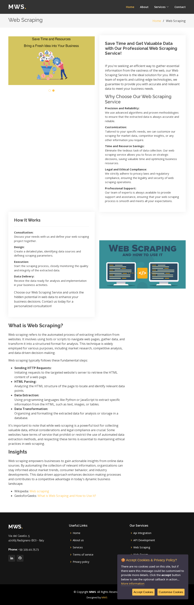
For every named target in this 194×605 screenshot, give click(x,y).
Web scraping (39, 491)
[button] (49, 90)
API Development (144, 540)
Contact (180, 7)
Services (78, 547)
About (144, 7)
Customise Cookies (171, 592)
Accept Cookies (143, 592)
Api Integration (142, 533)
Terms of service (83, 554)
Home (130, 7)
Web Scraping (141, 547)
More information (132, 583)
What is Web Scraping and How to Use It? (67, 496)
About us (78, 540)
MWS (17, 6)
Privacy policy (81, 562)
